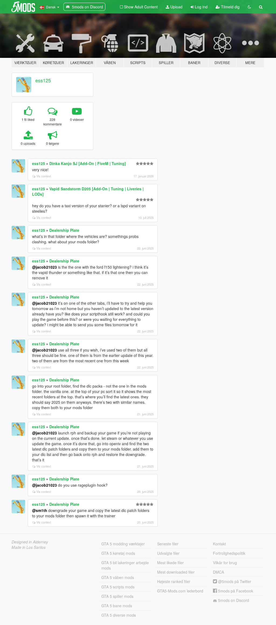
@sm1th (39, 510)
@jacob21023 (44, 267)
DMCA (218, 572)
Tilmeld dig (230, 6)
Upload (175, 6)
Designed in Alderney (30, 542)
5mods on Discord (233, 600)
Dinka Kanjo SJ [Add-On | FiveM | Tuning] (87, 163)
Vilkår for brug (225, 562)
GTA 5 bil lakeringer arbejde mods (125, 565)
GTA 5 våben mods (117, 577)
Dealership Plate (64, 230)
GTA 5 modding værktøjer (123, 543)
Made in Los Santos (29, 547)
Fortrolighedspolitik (229, 553)
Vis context (43, 176)
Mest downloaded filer (176, 572)
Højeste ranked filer (173, 581)
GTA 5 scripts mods (117, 586)
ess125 (43, 80)
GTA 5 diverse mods (118, 615)
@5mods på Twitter (234, 581)
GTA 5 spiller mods (117, 596)
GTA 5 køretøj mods (118, 553)
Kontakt (219, 543)
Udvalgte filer (168, 553)
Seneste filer (167, 543)
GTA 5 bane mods (116, 605)
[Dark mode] (249, 6)
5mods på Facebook (235, 591)
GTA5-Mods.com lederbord (180, 591)
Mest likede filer (170, 562)
